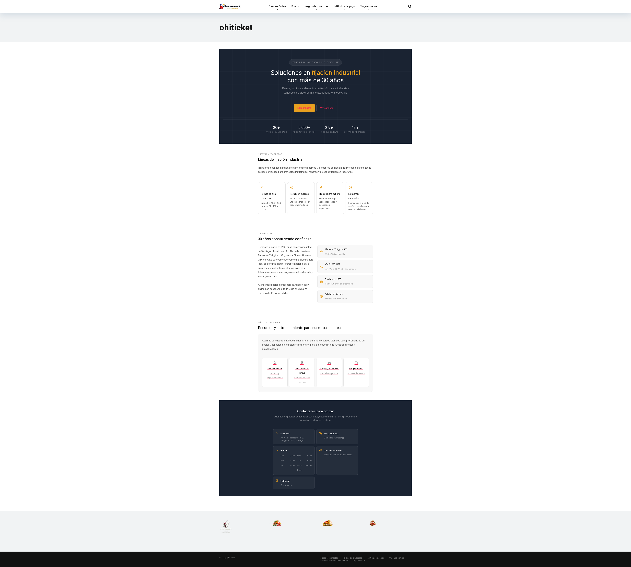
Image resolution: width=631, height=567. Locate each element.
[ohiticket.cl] (230, 5)
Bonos (295, 6)
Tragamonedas (368, 6)
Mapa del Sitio (359, 561)
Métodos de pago (344, 6)
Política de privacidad (352, 558)
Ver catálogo (326, 108)
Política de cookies (375, 558)
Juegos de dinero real (316, 6)
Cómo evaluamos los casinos (334, 561)
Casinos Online (277, 6)
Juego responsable (329, 558)
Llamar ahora (304, 108)
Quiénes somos (396, 558)
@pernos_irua (286, 485)
